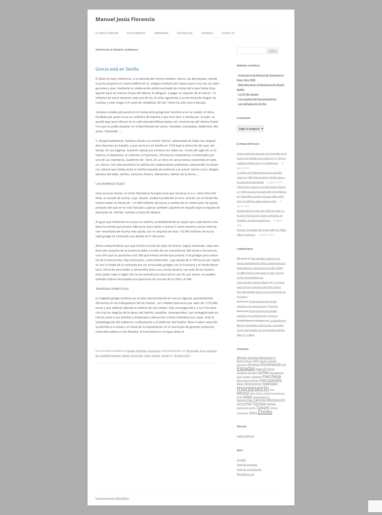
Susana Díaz (245, 400)
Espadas (246, 368)
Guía (239, 376)
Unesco (274, 407)
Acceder (241, 460)
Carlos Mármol (245, 436)
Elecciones (242, 364)
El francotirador (107, 33)
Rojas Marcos (278, 393)
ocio (272, 389)
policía (266, 393)
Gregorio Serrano (247, 372)
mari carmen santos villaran (253, 282)
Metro (240, 384)
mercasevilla (270, 379)
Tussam (262, 407)
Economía (154, 351)
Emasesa (254, 364)
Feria (271, 369)
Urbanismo (161, 33)
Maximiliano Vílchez (248, 380)
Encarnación (271, 364)
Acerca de (228, 33)
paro (252, 393)
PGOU (259, 393)
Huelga (247, 376)
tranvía (271, 404)
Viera (253, 412)
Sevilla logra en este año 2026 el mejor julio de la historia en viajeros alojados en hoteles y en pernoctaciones (261, 215)
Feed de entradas (247, 464)
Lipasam (256, 376)
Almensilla (193, 351)
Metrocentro (253, 384)
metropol (270, 383)
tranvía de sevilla (246, 407)
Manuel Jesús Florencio (125, 19)
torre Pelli (244, 403)
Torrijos (259, 403)
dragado (272, 361)
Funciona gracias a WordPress (112, 498)
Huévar (156, 355)
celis (256, 361)
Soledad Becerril (261, 397)
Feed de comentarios (249, 469)
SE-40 (239, 396)
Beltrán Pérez (244, 361)
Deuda (131, 351)
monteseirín (253, 388)
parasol (243, 392)
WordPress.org (245, 474)
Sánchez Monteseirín (269, 400)
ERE (284, 364)
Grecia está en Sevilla (117, 69)
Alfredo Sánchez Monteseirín (256, 358)
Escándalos (185, 33)
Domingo (207, 33)
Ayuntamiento (136, 33)
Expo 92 (261, 369)
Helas (147, 355)
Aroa (202, 351)
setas (247, 396)
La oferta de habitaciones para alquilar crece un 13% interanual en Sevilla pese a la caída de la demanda (261, 177)
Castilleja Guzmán (110, 355)
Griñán (263, 372)
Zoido (265, 411)
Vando (165, 355)
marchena (271, 376)
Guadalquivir (277, 372)
